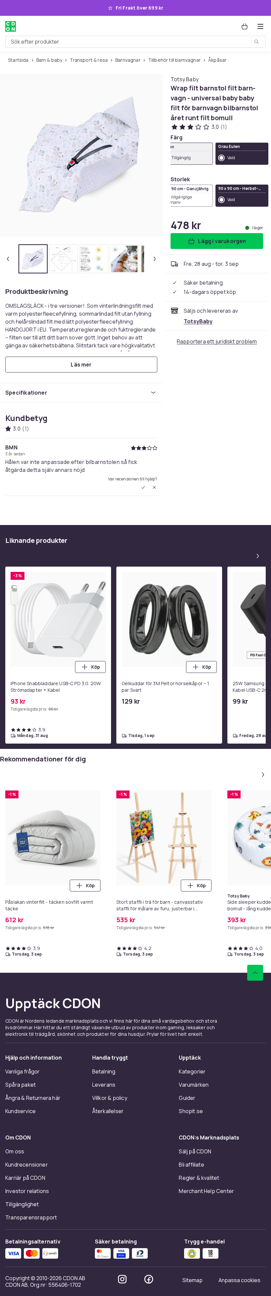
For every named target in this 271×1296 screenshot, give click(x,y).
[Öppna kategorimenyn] (260, 26)
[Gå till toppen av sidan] (255, 973)
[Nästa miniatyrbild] (155, 259)
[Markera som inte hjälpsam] (154, 487)
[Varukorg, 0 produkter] (244, 26)
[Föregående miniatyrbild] (8, 259)
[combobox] (135, 42)
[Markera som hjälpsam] (143, 487)
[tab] (33, 258)
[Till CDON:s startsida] (10, 26)
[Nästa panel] (258, 556)
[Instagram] (122, 1279)
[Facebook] (148, 1279)
